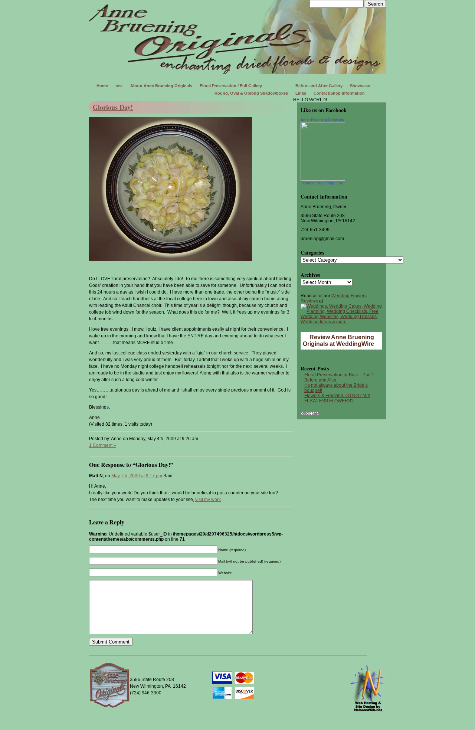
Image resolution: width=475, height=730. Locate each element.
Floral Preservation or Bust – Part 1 (339, 374)
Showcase (360, 86)
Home (102, 86)
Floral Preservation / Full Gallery (231, 86)
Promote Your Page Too (322, 183)
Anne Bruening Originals (322, 120)
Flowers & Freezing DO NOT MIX (337, 395)
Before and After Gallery (319, 86)
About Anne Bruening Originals (161, 86)
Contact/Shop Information (339, 93)
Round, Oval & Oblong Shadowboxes (251, 93)
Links (300, 93)
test (119, 86)
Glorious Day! (113, 107)
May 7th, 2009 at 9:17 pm (136, 475)
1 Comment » (102, 445)
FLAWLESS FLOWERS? (329, 400)
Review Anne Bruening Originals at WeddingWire (338, 340)
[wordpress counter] (310, 414)
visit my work (208, 499)
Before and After (320, 380)
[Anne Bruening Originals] (323, 179)
